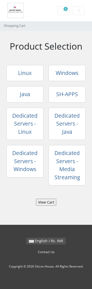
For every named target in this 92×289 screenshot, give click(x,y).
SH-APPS (67, 94)
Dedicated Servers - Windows (25, 161)
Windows (67, 72)
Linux (25, 72)
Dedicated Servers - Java (67, 123)
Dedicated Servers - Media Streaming (67, 165)
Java (25, 94)
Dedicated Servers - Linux (25, 123)
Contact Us (46, 252)
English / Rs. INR (48, 240)
